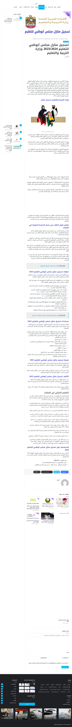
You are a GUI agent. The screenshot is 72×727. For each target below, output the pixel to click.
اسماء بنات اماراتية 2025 (63, 506)
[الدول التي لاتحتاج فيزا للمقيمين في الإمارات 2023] (47, 516)
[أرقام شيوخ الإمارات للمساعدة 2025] (32, 688)
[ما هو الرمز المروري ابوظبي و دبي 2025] (27, 688)
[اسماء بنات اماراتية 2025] (62, 501)
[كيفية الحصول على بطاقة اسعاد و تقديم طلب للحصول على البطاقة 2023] (32, 501)
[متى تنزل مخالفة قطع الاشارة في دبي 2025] (21, 684)
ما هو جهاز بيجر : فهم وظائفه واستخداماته (7, 717)
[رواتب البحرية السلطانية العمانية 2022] (17, 127)
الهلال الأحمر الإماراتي (66, 686)
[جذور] (36, 3)
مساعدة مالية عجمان (55, 691)
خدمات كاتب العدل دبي (53, 686)
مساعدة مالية (63, 691)
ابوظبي (64, 684)
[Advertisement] (47, 70)
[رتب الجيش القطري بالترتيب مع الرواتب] (17, 133)
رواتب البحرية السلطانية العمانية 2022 (7, 126)
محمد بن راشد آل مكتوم (44, 689)
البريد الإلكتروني (65, 657)
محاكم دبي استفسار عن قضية (55, 689)
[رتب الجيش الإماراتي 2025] (47, 501)
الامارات (47, 684)
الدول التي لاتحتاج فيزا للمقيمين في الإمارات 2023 (47, 521)
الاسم (67, 652)
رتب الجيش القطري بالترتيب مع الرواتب (8, 133)
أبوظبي (69, 684)
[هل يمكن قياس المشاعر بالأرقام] (32, 684)
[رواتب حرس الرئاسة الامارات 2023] (17, 140)
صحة (46, 6)
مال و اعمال (50, 6)
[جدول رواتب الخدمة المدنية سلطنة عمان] (32, 516)
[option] (65, 713)
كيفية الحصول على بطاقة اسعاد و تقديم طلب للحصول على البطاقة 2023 (33, 507)
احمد (65, 56)
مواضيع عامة (41, 6)
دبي (46, 686)
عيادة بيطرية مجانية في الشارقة (51, 717)
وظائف (36, 6)
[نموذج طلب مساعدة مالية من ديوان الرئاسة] (21, 691)
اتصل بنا (15, 6)
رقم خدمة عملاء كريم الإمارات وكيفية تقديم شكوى (8, 148)
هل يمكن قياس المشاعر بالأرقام (66, 717)
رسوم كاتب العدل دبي (66, 689)
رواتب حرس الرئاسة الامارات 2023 (8, 140)
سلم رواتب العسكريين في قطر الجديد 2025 (8, 19)
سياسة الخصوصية (66, 704)
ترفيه (15, 688)
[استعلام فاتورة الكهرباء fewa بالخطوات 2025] (21, 688)
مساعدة (32, 6)
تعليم (55, 6)
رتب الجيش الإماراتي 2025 (48, 506)
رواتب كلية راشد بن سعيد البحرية (36, 717)
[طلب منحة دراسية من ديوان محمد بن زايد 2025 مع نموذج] (27, 691)
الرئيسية (58, 6)
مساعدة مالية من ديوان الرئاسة (44, 691)
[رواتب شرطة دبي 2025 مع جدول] (32, 691)
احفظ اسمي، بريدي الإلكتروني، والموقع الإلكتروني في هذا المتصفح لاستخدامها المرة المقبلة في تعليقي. (48, 663)
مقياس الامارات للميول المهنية (49, 266)
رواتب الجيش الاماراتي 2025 (63, 620)
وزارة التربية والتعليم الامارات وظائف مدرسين (45, 315)
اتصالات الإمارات (58, 684)
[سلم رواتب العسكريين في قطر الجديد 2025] (17, 71)
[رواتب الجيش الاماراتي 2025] (62, 566)
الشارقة (42, 684)
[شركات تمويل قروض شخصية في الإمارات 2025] (27, 684)
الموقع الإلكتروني (43, 657)
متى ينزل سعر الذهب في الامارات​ (22, 717)
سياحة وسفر (13, 693)
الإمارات (52, 684)
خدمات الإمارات (26, 6)
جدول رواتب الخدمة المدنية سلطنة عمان (33, 521)
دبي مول (41, 686)
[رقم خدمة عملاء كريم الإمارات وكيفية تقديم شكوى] (17, 147)
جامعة (60, 686)
